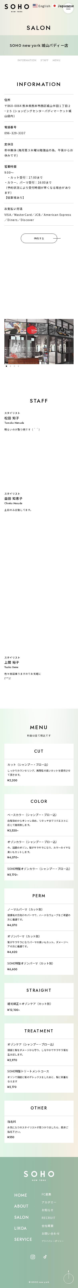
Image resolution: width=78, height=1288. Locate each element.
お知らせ (48, 1210)
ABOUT (21, 1206)
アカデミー (49, 1202)
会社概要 (48, 1226)
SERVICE (23, 1239)
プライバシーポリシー (53, 1240)
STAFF (45, 60)
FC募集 (46, 1194)
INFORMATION (27, 60)
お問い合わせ (51, 1233)
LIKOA (20, 1228)
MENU (56, 60)
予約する (39, 238)
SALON (21, 1217)
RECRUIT (49, 1218)
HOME (20, 1195)
